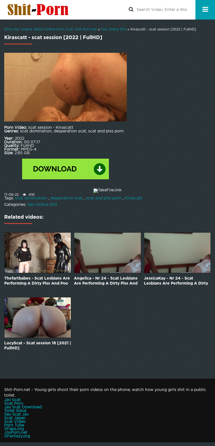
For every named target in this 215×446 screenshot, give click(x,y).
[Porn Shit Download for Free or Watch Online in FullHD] (39, 10)
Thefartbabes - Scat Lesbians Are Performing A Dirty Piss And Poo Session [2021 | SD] (37, 281)
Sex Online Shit (42, 204)
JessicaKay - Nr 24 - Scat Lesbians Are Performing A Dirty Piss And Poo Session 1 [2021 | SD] (176, 281)
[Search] (131, 9)
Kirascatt (133, 198)
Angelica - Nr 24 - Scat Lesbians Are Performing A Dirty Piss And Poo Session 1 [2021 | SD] (105, 281)
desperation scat (66, 198)
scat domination (31, 198)
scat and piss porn (103, 198)
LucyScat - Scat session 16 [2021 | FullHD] (37, 346)
